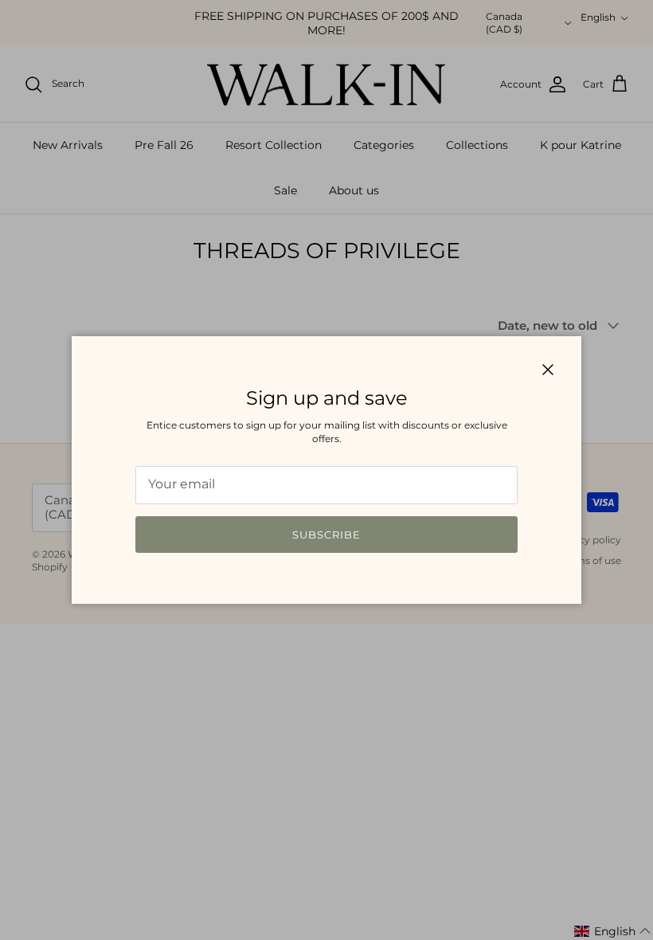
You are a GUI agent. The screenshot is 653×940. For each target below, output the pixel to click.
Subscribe (326, 534)
